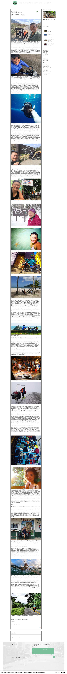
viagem (16, 619)
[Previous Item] (44, 15)
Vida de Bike (13, 621)
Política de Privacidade (41, 672)
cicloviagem (19, 619)
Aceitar (63, 672)
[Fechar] (65, 672)
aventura (23, 619)
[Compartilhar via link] (19, 624)
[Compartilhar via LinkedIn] (16, 624)
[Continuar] (54, 657)
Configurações (57, 672)
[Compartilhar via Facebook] (11, 624)
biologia (26, 619)
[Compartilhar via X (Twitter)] (14, 624)
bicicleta (12, 619)
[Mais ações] (40, 11)
